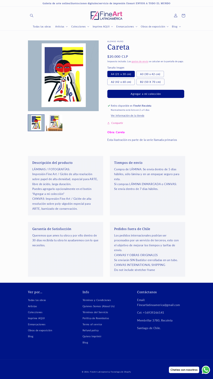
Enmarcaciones (37, 324)
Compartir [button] (117, 122)
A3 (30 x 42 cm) (150, 74)
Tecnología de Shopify (121, 372)
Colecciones (35, 312)
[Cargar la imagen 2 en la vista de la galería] (54, 123)
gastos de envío (140, 61)
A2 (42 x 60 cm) (121, 81)
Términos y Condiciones (97, 300)
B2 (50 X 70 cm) (150, 81)
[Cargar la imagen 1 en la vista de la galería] (36, 123)
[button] (32, 15)
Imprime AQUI (36, 318)
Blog (31, 336)
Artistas (32, 306)
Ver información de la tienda (127, 115)
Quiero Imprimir (92, 336)
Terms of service (92, 324)
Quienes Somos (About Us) (99, 306)
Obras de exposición (40, 330)
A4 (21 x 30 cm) (121, 74)
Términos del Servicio (95, 312)
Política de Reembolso (96, 318)
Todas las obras (37, 300)
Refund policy (91, 330)
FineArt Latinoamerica (100, 372)
